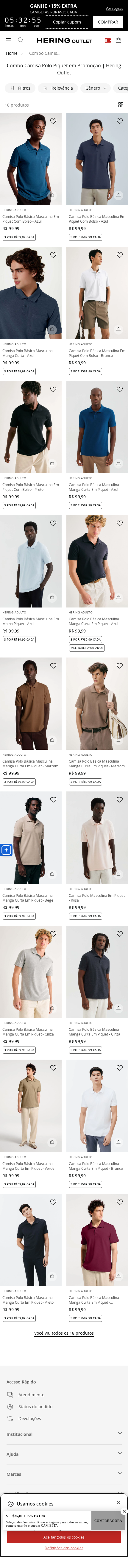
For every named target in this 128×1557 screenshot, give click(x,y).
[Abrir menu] (8, 40)
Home (12, 53)
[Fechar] (118, 1502)
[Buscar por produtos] (20, 40)
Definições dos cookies (64, 1548)
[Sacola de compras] (118, 40)
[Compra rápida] (52, 195)
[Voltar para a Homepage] (64, 40)
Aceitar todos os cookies (64, 1537)
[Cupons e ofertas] (107, 40)
